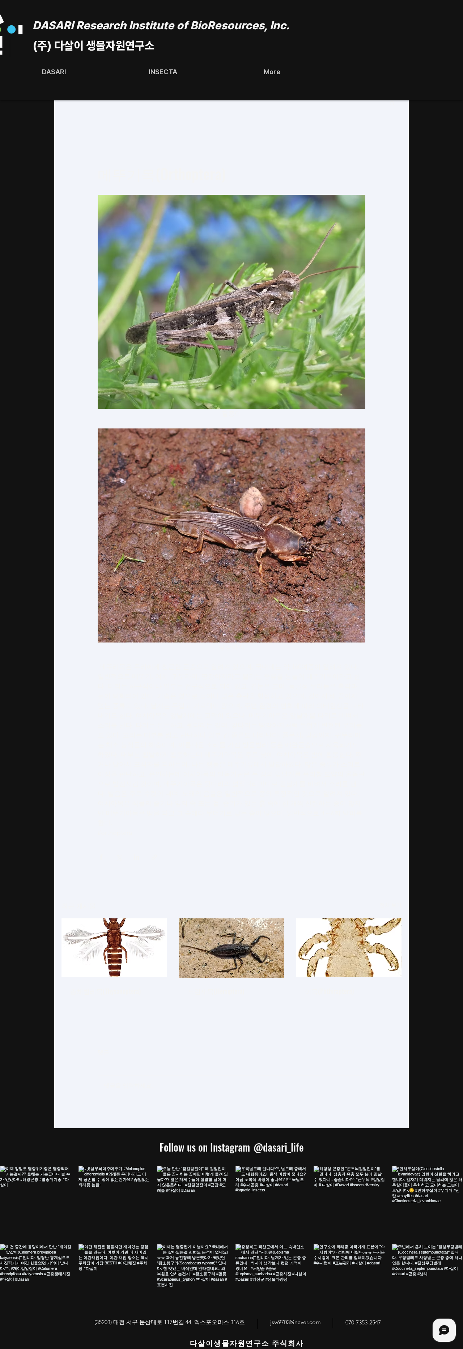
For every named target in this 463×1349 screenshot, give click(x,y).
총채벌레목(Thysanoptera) (105, 991)
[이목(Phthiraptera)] (349, 947)
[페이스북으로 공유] (101, 857)
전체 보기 (391, 905)
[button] (163, 72)
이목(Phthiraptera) (329, 991)
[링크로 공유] (154, 857)
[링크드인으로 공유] (136, 857)
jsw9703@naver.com (295, 1322)
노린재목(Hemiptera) (216, 991)
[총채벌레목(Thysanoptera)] (114, 947)
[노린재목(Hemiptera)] (231, 948)
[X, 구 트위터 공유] (118, 857)
